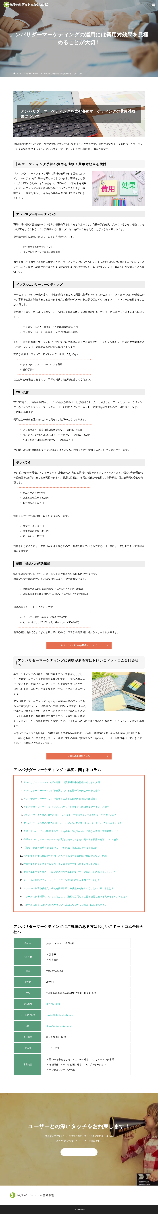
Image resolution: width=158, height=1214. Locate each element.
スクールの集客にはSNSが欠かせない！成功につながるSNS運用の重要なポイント (66, 904)
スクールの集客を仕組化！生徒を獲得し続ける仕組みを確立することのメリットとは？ (68, 888)
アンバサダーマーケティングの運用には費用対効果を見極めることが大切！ (62, 782)
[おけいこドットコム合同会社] (26, 4)
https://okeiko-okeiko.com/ (58, 1026)
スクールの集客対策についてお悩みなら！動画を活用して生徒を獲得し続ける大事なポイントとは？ (75, 896)
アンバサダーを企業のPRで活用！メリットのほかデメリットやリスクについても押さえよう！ (72, 823)
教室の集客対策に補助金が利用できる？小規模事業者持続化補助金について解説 (65, 855)
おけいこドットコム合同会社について (79, 645)
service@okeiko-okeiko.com (59, 1015)
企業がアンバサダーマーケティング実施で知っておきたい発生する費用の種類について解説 (70, 839)
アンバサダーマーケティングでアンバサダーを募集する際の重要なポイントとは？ (66, 806)
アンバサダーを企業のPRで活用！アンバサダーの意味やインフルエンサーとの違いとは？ (70, 815)
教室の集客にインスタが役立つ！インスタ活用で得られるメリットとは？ (61, 864)
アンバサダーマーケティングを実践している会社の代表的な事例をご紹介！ (62, 790)
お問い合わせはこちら (79, 756)
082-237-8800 (53, 1004)
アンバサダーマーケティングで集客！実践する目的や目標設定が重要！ (60, 798)
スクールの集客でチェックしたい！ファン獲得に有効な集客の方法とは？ (61, 880)
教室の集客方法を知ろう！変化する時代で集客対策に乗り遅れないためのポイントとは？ (69, 872)
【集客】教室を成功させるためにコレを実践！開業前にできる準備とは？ (61, 847)
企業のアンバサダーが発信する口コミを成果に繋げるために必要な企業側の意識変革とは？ (70, 831)
